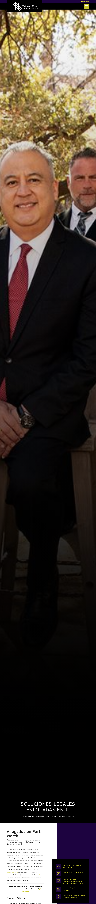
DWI (39, 875)
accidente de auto (12, 872)
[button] (86, 6)
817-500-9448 (84, 1)
